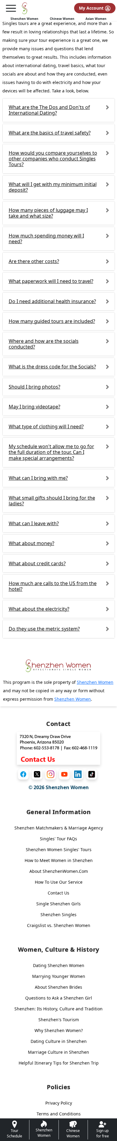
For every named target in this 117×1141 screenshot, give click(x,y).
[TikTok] (91, 774)
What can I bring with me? (38, 478)
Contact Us (58, 893)
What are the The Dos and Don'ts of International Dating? (49, 110)
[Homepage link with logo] (58, 665)
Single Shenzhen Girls (58, 904)
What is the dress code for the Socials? (52, 366)
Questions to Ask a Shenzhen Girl (58, 998)
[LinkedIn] (78, 774)
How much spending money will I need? (46, 238)
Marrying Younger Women (58, 976)
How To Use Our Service (58, 882)
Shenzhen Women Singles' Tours (59, 849)
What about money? (31, 543)
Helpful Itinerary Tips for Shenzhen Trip (59, 1063)
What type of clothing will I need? (46, 426)
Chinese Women (62, 19)
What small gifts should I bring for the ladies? (52, 501)
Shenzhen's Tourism (58, 1019)
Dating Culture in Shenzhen (59, 1041)
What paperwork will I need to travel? (51, 281)
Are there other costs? (34, 261)
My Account (92, 8)
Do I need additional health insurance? (52, 301)
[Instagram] (50, 774)
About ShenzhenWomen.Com (58, 871)
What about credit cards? (37, 563)
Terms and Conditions (59, 1114)
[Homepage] (25, 8)
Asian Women (96, 19)
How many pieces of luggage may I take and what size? (48, 213)
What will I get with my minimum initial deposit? (53, 187)
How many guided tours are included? (52, 321)
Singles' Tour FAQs (58, 839)
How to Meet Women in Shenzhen (59, 860)
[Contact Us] (58, 748)
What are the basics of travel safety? (50, 132)
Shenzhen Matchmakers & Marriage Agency (58, 828)
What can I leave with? (34, 523)
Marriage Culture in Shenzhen (58, 1052)
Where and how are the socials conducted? (44, 344)
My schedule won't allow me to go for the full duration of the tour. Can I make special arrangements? (51, 452)
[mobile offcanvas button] (11, 8)
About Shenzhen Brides (58, 987)
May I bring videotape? (34, 406)
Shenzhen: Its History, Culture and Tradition (58, 1009)
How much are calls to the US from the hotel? (53, 586)
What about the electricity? (39, 609)
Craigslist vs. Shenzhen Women (58, 925)
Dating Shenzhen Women (58, 965)
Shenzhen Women (24, 19)
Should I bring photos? (34, 386)
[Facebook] (23, 774)
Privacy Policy (58, 1103)
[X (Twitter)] (37, 774)
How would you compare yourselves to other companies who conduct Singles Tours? (53, 159)
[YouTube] (64, 774)
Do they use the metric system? (44, 628)
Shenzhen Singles (58, 914)
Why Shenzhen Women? (58, 1030)
